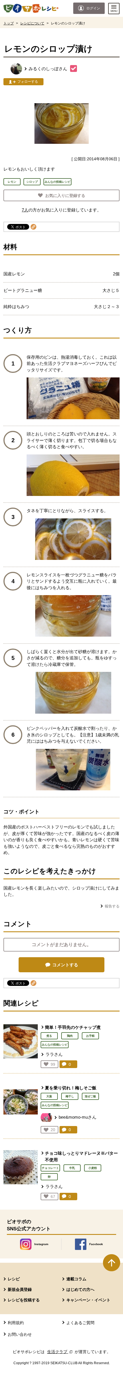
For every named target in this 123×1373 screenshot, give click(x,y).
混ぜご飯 (90, 1096)
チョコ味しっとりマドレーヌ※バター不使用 (81, 1156)
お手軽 (90, 1035)
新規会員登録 (20, 1289)
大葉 (49, 1096)
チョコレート (50, 1168)
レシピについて (32, 23)
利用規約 (16, 1322)
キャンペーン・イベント (88, 1300)
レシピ (14, 1279)
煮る (49, 1035)
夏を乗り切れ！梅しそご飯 (70, 1087)
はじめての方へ (80, 1289)
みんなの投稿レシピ (55, 1044)
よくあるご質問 (80, 1322)
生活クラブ (60, 1351)
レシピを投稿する (24, 1300)
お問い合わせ (20, 1334)
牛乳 (72, 1168)
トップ (8, 23)
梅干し (70, 1096)
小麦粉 (92, 1168)
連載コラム (76, 1279)
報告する (112, 906)
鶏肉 (70, 1035)
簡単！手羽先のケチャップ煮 (73, 1027)
